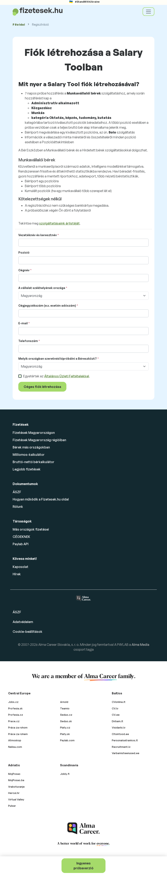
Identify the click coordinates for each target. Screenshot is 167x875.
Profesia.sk (15, 708)
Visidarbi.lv (118, 727)
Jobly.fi (64, 773)
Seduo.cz (66, 714)
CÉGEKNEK (21, 537)
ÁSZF (17, 492)
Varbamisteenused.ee (125, 753)
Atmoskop (14, 740)
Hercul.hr (14, 793)
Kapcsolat (20, 567)
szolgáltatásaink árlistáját (59, 223)
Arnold (64, 701)
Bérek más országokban (31, 447)
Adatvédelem (23, 622)
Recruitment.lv (121, 746)
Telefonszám (28, 341)
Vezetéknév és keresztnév (37, 235)
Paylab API (21, 544)
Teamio (64, 708)
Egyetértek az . (56, 376)
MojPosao (14, 773)
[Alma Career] (83, 828)
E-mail (23, 323)
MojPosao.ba (16, 780)
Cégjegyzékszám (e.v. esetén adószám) (47, 305)
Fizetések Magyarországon (34, 433)
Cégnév (24, 270)
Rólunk (18, 507)
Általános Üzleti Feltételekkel (66, 376)
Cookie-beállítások (27, 632)
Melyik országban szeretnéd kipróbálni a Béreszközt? (57, 358)
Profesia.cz (15, 714)
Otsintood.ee (120, 734)
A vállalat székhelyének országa (41, 288)
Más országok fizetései (31, 529)
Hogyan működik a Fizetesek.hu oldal (41, 499)
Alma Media (140, 645)
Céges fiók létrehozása (42, 387)
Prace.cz (14, 721)
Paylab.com (67, 740)
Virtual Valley (16, 799)
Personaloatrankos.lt (125, 740)
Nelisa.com (15, 746)
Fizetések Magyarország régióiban (39, 440)
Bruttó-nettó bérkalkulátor (33, 462)
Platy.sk (65, 734)
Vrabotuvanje (16, 786)
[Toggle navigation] (148, 11)
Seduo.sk (66, 721)
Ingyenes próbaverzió (83, 865)
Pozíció (24, 252)
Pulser (12, 805)
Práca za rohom (17, 727)
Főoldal (19, 24)
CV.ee (116, 714)
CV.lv (115, 708)
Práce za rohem (18, 734)
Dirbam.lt (117, 721)
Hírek (17, 574)
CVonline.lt (118, 701)
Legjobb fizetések (27, 469)
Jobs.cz (13, 701)
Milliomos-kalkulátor (29, 455)
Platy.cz (65, 727)
